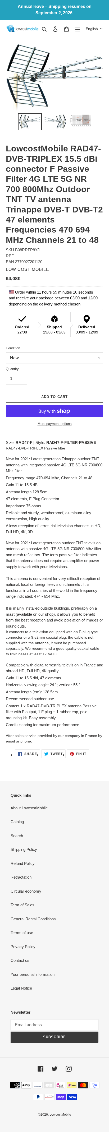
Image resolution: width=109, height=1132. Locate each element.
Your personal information (32, 974)
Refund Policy (23, 863)
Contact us (20, 960)
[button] (94, 29)
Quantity (12, 369)
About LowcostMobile (29, 808)
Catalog (17, 821)
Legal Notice (21, 988)
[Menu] (77, 29)
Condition (13, 348)
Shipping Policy (24, 849)
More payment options (55, 424)
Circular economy (26, 891)
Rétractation (21, 877)
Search (17, 835)
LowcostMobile (60, 1114)
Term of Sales (22, 905)
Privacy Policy (23, 946)
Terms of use (22, 932)
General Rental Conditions (33, 919)
